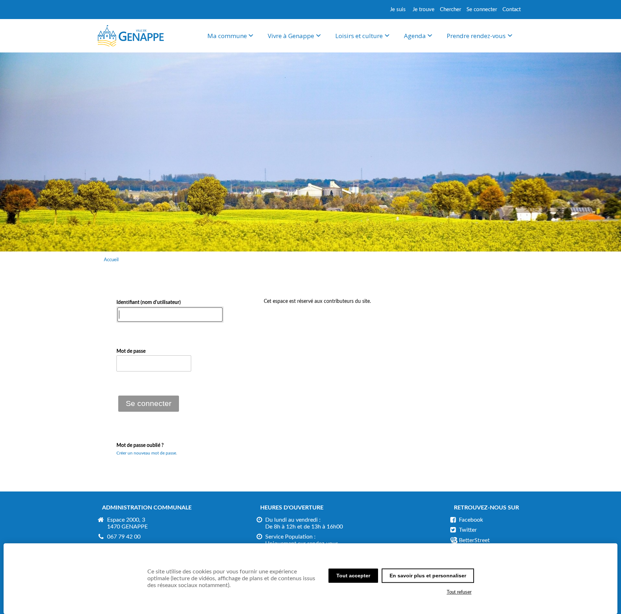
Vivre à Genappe (291, 36)
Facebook (471, 520)
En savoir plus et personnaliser (428, 575)
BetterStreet (474, 540)
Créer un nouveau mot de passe (146, 453)
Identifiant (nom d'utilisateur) (148, 302)
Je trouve (423, 9)
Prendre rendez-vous (476, 36)
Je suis (398, 9)
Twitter (468, 530)
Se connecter (481, 9)
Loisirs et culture (359, 36)
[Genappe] (131, 45)
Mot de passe (131, 351)
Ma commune (227, 36)
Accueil (111, 260)
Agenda (415, 36)
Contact (511, 9)
